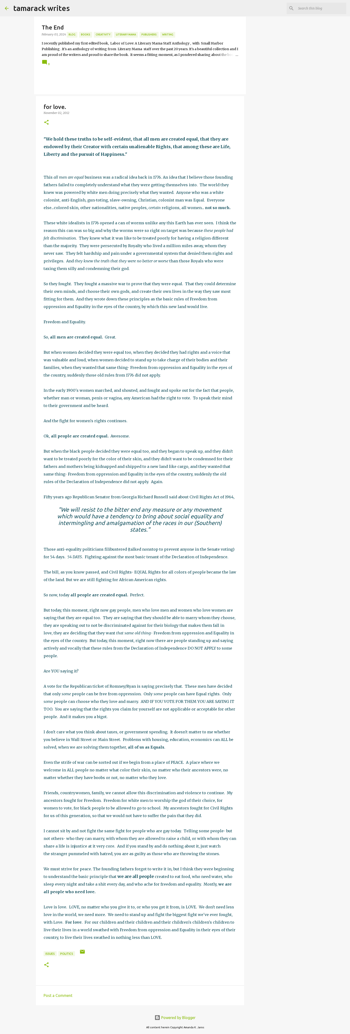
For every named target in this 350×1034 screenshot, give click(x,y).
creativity (103, 34)
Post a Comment (58, 995)
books (85, 34)
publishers (149, 34)
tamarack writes (41, 8)
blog (72, 34)
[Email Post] (82, 953)
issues (50, 953)
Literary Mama (126, 34)
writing (167, 34)
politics (66, 953)
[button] (46, 122)
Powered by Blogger (177, 1017)
